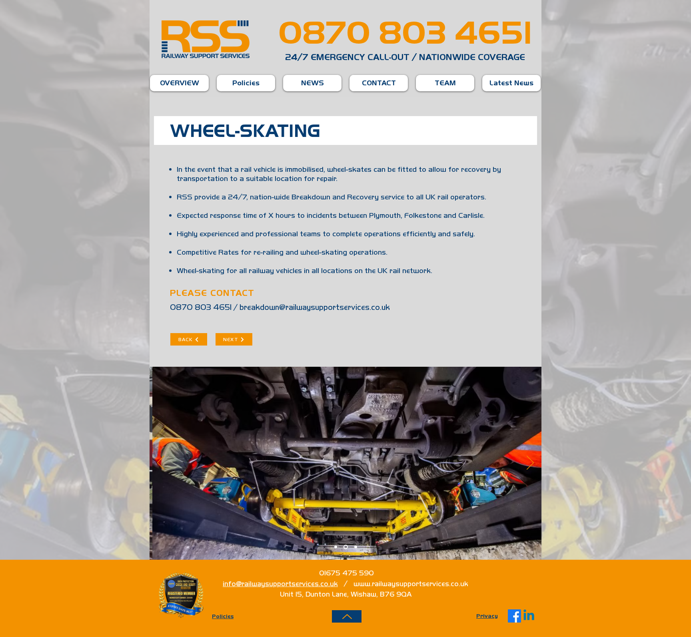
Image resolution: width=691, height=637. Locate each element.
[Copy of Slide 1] (355, 547)
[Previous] (160, 463)
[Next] (530, 463)
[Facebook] (514, 616)
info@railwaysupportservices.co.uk (280, 583)
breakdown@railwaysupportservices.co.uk (315, 307)
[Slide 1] (335, 547)
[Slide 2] (346, 547)
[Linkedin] (528, 616)
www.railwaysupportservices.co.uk (410, 583)
